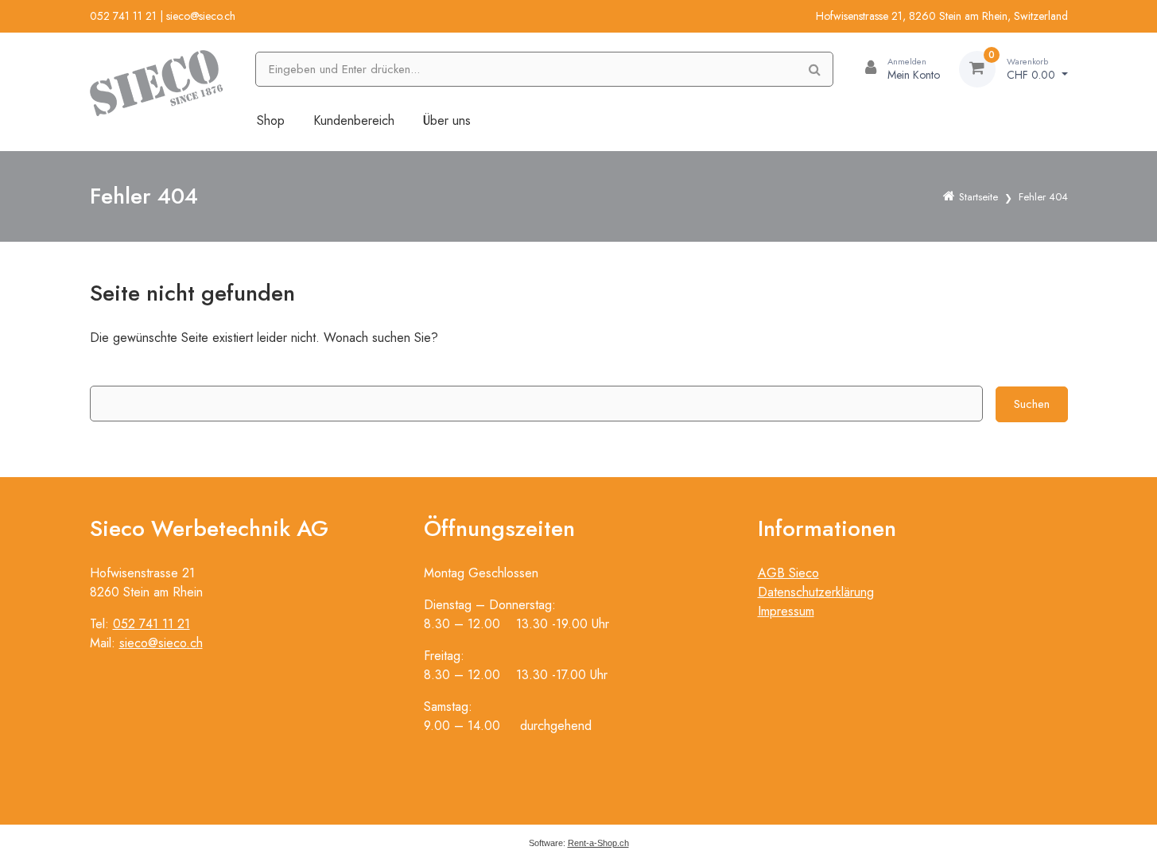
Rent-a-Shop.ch (598, 843)
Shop (271, 120)
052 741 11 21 (123, 16)
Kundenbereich (353, 120)
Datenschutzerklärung (816, 592)
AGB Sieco (788, 573)
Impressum (786, 611)
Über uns (447, 120)
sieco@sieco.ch (200, 16)
